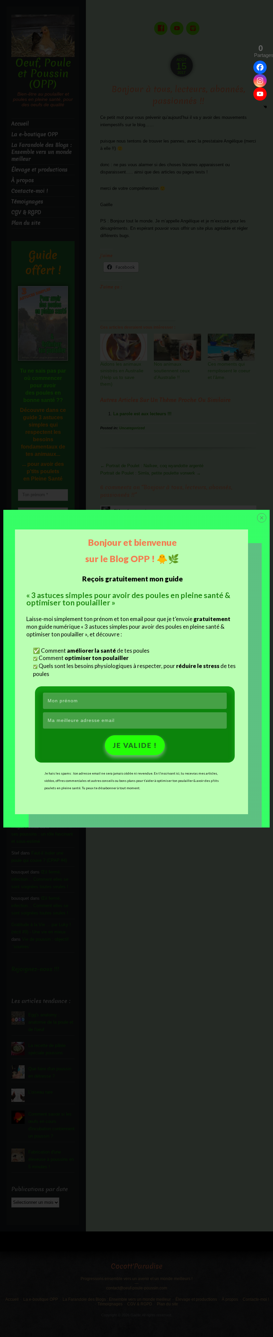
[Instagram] (260, 80)
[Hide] (265, 107)
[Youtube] (260, 94)
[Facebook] (260, 67)
